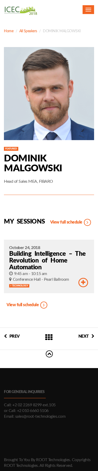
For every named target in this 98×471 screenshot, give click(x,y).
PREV (14, 336)
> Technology (19, 286)
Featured (11, 149)
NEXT (83, 336)
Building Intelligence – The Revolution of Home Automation (47, 261)
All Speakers (28, 31)
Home (8, 31)
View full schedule (66, 222)
